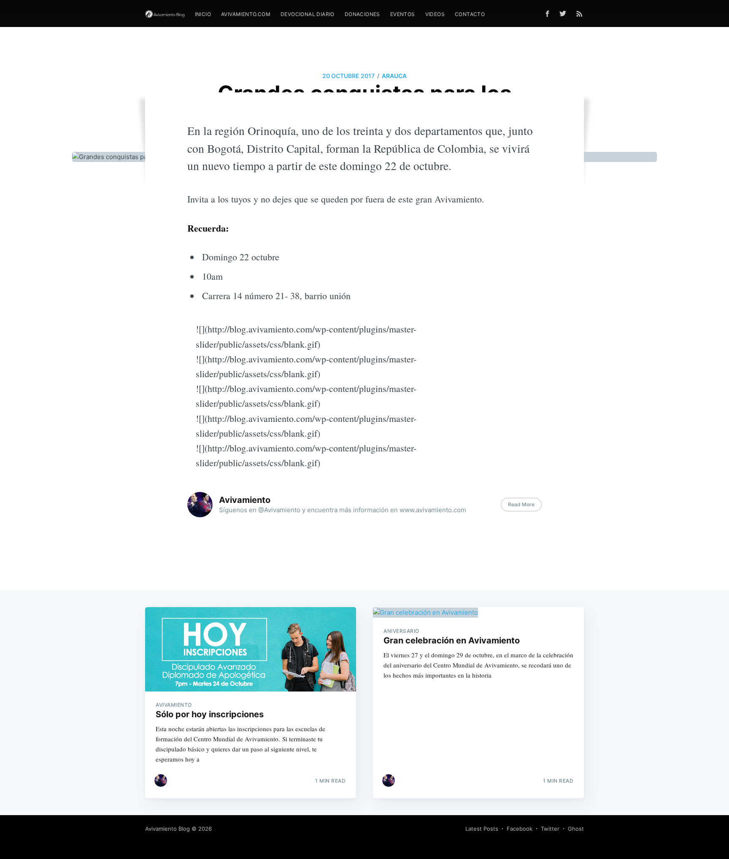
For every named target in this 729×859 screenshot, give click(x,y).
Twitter (550, 828)
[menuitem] (203, 14)
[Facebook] (547, 13)
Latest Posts (481, 828)
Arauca (394, 75)
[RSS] (579, 13)
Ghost (576, 828)
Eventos (402, 14)
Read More (521, 504)
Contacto (470, 14)
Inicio (203, 14)
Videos (435, 14)
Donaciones (362, 14)
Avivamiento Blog (167, 828)
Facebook (519, 828)
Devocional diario (308, 14)
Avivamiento (244, 500)
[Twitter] (565, 13)
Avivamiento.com (245, 14)
